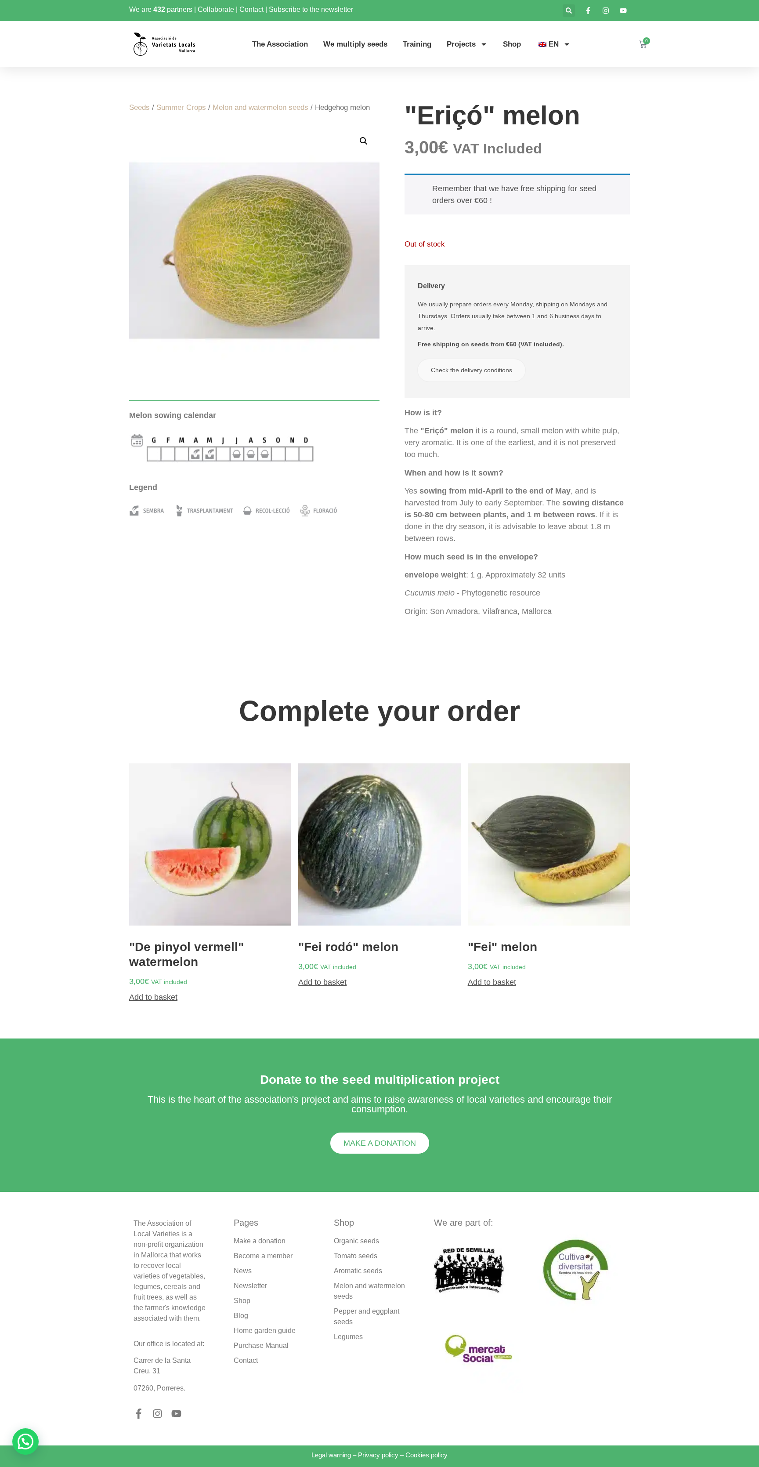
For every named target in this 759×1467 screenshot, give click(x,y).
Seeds (139, 107)
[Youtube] (176, 1414)
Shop (512, 44)
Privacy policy (378, 1455)
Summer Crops (181, 107)
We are (141, 9)
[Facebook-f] (139, 1414)
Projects (461, 44)
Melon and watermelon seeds (260, 107)
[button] (569, 10)
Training (417, 44)
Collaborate (216, 9)
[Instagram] (157, 1414)
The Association (280, 44)
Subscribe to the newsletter (311, 9)
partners (179, 9)
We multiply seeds (355, 44)
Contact (251, 9)
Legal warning (331, 1455)
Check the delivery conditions (471, 370)
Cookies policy (426, 1455)
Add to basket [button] (153, 997)
